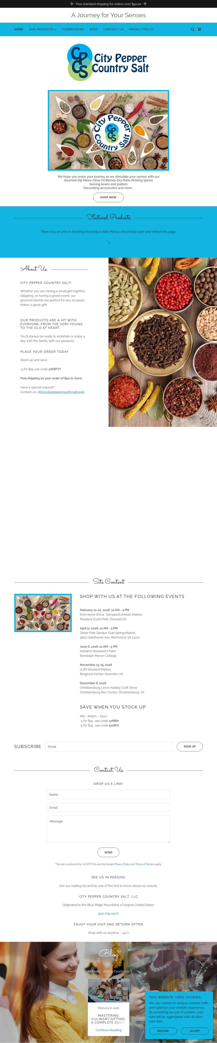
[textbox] (109, 746)
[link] (199, 29)
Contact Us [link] (113, 29)
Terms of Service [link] (145, 864)
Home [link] (19, 29)
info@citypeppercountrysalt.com (61, 392)
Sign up (190, 746)
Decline (163, 1030)
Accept (195, 1030)
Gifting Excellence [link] (117, 971)
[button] (43, 29)
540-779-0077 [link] (108, 913)
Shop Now (108, 197)
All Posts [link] (93, 971)
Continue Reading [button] (108, 1030)
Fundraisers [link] (73, 29)
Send (108, 852)
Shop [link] (93, 29)
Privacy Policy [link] (141, 29)
